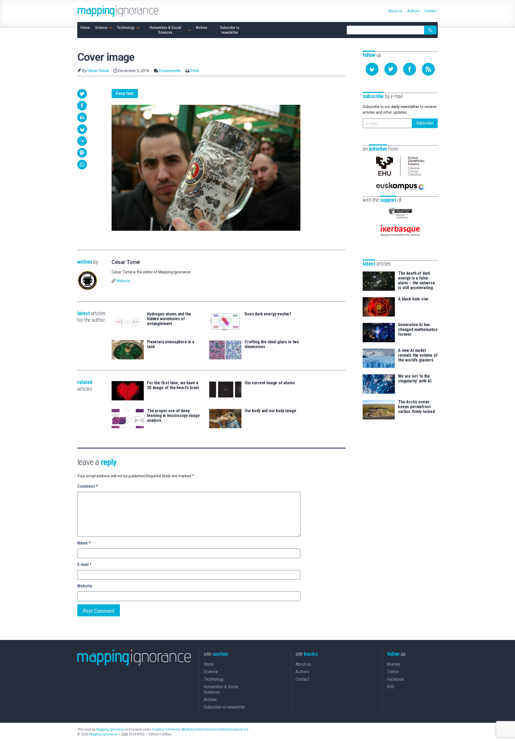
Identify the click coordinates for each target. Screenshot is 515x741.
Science (211, 671)
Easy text (125, 93)
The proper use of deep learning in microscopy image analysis (173, 415)
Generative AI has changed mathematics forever (418, 329)
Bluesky (393, 664)
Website (123, 281)
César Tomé (98, 71)
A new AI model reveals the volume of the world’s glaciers (417, 355)
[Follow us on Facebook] (409, 69)
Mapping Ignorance (110, 729)
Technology (214, 679)
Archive (210, 699)
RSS (390, 686)
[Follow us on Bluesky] (372, 69)
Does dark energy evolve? (268, 314)
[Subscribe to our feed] (428, 69)
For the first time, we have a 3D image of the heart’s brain (173, 385)
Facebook (395, 679)
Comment (87, 486)
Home (209, 664)
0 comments (170, 71)
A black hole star (413, 299)
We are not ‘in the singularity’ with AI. (415, 378)
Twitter (393, 671)
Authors (302, 671)
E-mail (84, 564)
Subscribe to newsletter (224, 707)
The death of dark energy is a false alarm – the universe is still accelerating (416, 280)
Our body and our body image (270, 410)
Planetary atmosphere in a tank (170, 344)
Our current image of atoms (270, 383)
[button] (82, 94)
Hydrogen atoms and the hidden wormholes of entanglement (169, 319)
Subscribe (424, 123)
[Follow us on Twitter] (390, 69)
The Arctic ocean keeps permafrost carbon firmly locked (416, 407)
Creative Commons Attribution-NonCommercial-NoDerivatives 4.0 (200, 729)
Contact (302, 679)
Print (194, 71)
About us (303, 664)
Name (84, 543)
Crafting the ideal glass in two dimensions (272, 344)
